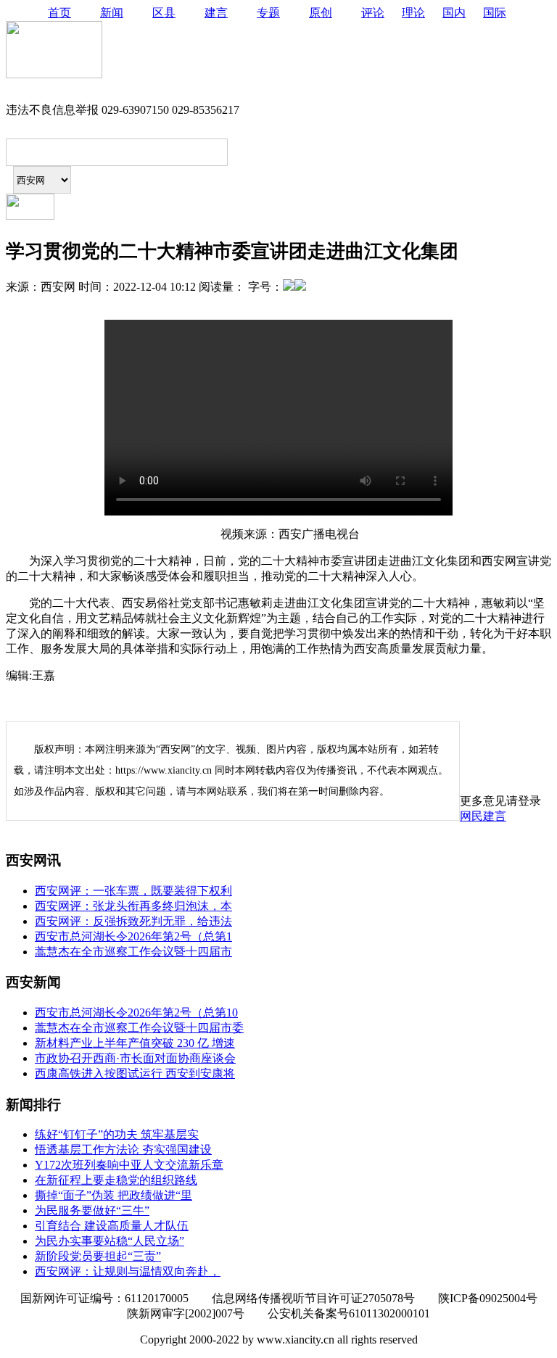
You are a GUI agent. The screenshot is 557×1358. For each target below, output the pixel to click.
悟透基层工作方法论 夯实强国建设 (123, 1149)
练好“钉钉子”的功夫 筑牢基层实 (117, 1134)
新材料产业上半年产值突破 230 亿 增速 (135, 1043)
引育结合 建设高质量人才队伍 (112, 1226)
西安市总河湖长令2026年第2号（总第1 (133, 936)
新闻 (111, 13)
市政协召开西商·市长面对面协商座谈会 (135, 1058)
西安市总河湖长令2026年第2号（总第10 (136, 1012)
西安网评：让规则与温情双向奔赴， (127, 1271)
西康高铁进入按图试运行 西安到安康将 (135, 1073)
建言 (216, 13)
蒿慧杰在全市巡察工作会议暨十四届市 (133, 951)
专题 (268, 13)
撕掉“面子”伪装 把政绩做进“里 (113, 1195)
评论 (372, 13)
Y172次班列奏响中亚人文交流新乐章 (129, 1165)
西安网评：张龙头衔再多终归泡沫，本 (133, 906)
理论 (413, 13)
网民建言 (483, 816)
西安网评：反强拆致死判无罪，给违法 (133, 921)
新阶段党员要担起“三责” (98, 1256)
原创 (320, 13)
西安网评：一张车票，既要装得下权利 (133, 891)
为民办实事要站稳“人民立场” (109, 1241)
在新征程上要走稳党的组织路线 (116, 1180)
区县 (164, 13)
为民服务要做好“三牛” (92, 1210)
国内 (454, 13)
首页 (59, 13)
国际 (494, 13)
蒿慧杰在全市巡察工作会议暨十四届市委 (139, 1028)
